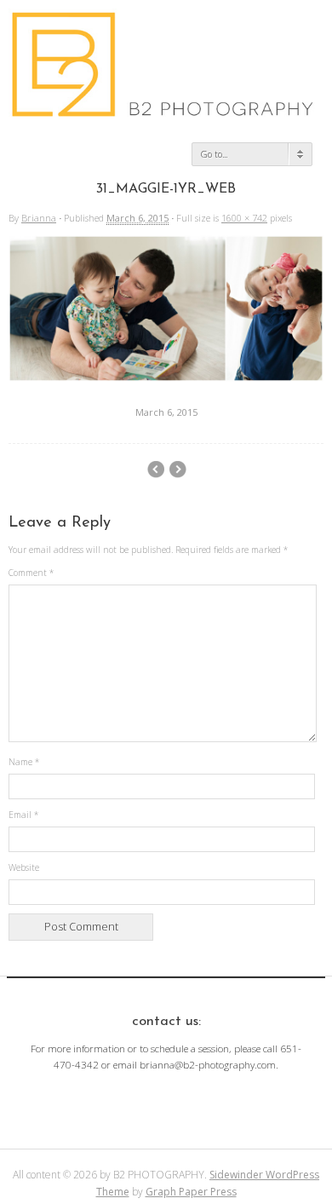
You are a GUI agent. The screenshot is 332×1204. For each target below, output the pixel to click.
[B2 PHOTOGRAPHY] (166, 111)
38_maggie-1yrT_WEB (155, 469)
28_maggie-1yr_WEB (177, 469)
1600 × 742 (244, 217)
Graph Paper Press (191, 1191)
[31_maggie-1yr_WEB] (166, 377)
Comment (31, 573)
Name (24, 762)
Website (24, 867)
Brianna (38, 217)
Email (23, 815)
